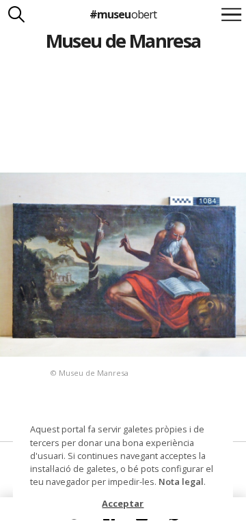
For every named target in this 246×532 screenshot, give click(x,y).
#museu (123, 14)
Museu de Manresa (123, 40)
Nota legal (181, 481)
